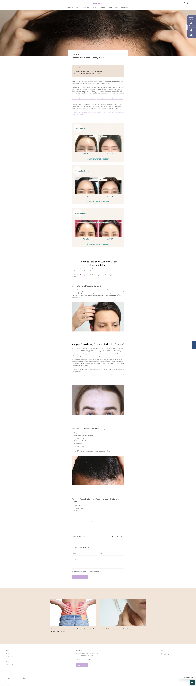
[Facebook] (161, 654)
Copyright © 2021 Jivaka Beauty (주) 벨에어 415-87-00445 (20, 678)
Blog (116, 7)
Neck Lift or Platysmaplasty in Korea (117, 629)
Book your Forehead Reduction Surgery (82, 521)
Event (77, 7)
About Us (70, 7)
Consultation (124, 7)
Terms (8, 662)
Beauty (110, 7)
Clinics (94, 7)
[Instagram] (165, 654)
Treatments (86, 7)
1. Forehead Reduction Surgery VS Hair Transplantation (88, 71)
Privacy (8, 659)
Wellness (102, 7)
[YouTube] (168, 654)
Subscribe (82, 665)
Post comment (79, 577)
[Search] (188, 3)
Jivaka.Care (9, 664)
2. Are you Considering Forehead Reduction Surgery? (87, 73)
